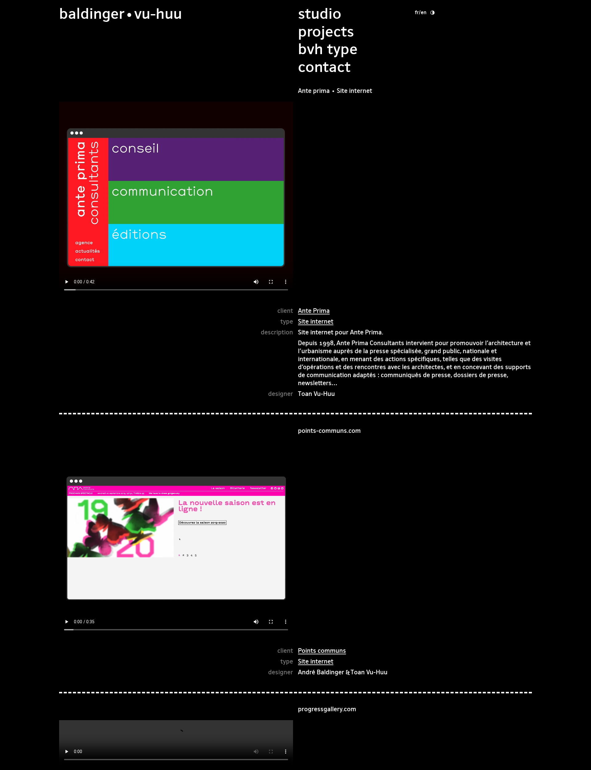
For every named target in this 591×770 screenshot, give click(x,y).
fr (417, 12)
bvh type (328, 49)
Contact (324, 67)
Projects (326, 31)
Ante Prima (314, 310)
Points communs (322, 650)
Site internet (315, 321)
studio (319, 13)
